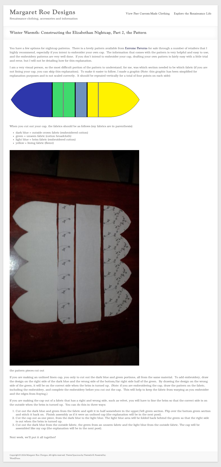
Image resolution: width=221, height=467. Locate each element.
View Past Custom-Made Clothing (148, 13)
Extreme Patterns (136, 48)
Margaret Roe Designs (42, 12)
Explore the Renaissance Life (192, 13)
